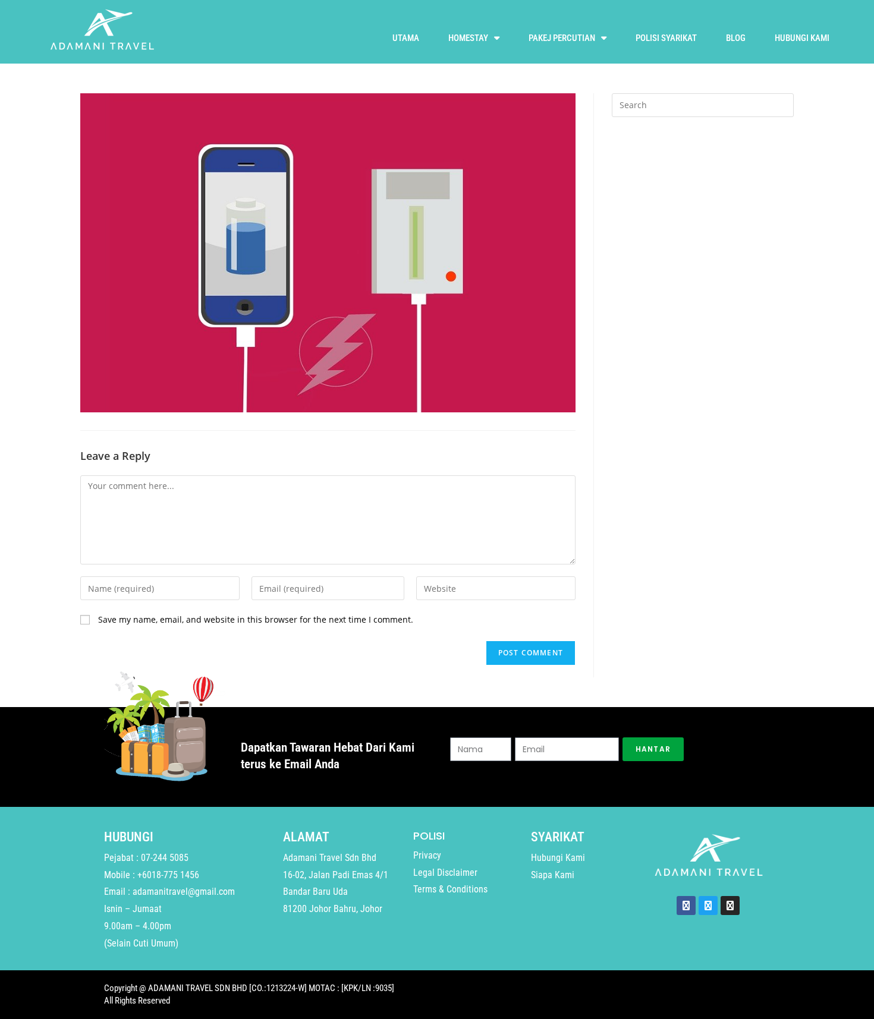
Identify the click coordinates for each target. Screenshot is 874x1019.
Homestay (468, 38)
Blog (736, 38)
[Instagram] (730, 905)
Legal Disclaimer (445, 872)
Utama (405, 38)
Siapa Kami (552, 875)
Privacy (427, 855)
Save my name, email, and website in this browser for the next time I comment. (255, 619)
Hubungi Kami (802, 38)
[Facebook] (686, 905)
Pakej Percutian (562, 38)
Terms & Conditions (450, 889)
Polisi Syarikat (666, 38)
